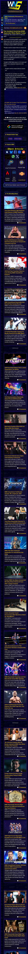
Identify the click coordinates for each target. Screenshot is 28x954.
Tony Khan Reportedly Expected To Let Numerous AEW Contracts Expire (15, 522)
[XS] (11, 28)
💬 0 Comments (21, 222)
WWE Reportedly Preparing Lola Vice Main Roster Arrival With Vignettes (15, 677)
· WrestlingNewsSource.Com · (15, 11)
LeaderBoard (21, 180)
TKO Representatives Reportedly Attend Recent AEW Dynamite (14, 397)
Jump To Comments (10, 168)
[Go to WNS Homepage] (15, 5)
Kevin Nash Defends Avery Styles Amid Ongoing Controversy (14, 456)
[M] (14, 28)
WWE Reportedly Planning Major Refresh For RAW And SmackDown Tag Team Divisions (15, 806)
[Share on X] (17, 157)
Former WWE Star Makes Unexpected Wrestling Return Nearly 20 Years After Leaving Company (15, 581)
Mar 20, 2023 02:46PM (21, 113)
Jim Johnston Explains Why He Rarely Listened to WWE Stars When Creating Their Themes (15, 744)
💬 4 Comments (21, 628)
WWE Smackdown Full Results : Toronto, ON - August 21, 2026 (14, 492)
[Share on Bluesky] (11, 152)
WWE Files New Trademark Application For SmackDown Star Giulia (14, 552)
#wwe (10, 139)
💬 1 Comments (21, 504)
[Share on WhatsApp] (13, 157)
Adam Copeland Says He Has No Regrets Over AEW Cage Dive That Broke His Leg (14, 706)
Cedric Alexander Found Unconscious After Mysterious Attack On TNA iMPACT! (15, 614)
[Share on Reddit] (23, 152)
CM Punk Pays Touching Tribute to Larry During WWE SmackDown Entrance (14, 272)
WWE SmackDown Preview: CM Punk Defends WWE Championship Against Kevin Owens (15, 867)
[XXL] (20, 28)
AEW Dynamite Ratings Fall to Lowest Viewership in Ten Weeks (15, 368)
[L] (16, 28)
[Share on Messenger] (19, 152)
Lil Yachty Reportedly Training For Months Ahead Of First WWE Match (14, 332)
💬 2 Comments (21, 848)
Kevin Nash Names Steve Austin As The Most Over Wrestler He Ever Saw (15, 905)
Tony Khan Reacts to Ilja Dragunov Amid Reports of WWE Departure (14, 211)
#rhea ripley (17, 139)
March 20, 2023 (21, 87)
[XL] (18, 28)
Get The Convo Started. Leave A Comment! (15, 185)
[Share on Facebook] (15, 152)
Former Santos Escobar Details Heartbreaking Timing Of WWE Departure (13, 775)
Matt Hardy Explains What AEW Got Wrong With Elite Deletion (15, 427)
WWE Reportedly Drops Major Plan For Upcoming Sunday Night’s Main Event (15, 935)
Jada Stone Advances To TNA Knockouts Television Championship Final (15, 647)
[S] (13, 28)
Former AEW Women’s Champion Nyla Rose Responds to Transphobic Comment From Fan (15, 241)
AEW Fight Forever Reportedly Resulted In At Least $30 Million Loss (15, 836)
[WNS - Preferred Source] (15, 126)
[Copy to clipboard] (7, 152)
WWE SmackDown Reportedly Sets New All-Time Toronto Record (15, 303)
